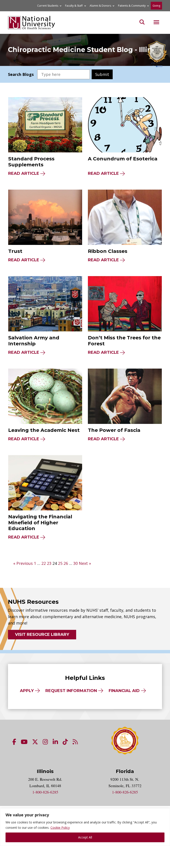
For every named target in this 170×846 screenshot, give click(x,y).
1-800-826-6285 (45, 792)
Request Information (71, 690)
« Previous (23, 563)
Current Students (47, 6)
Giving (156, 6)
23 (49, 563)
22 (43, 563)
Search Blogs (21, 74)
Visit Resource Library (42, 634)
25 (60, 563)
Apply (27, 690)
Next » (85, 563)
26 (66, 563)
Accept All (85, 837)
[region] (85, 827)
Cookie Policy (60, 827)
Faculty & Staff (74, 6)
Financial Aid (124, 690)
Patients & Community (132, 6)
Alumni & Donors (100, 6)
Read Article (23, 173)
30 (75, 563)
